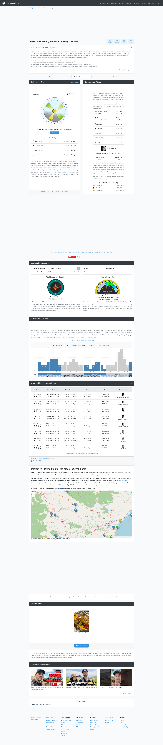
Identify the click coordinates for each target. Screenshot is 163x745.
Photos (115, 3)
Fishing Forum (50, 725)
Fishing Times (105, 3)
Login (145, 3)
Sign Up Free (54, 132)
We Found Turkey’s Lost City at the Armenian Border (81, 687)
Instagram (80, 722)
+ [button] (33, 493)
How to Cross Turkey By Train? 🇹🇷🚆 (111, 687)
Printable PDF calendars (40, 461)
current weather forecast (64, 172)
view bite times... (83, 57)
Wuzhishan (66, 51)
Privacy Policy (124, 727)
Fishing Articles (50, 729)
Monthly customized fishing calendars (44, 458)
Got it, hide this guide (125, 70)
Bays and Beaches (38, 488)
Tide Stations (50, 722)
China (39, 8)
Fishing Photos (50, 727)
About (121, 722)
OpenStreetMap (122, 537)
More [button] (137, 3)
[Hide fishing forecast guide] (131, 48)
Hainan (45, 8)
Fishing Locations (51, 720)
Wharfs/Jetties (66, 488)
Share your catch (82, 645)
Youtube (79, 725)
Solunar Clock (94, 725)
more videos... (127, 693)
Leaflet (114, 537)
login (37, 704)
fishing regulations (122, 480)
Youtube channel (111, 653)
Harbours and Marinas (53, 488)
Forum (130, 3)
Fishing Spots (32, 8)
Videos (122, 3)
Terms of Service (125, 725)
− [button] (33, 496)
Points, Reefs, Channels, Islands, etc (84, 488)
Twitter (79, 727)
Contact (122, 720)
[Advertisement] (81, 23)
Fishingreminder (12, 3)
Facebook (80, 720)
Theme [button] (152, 3)
